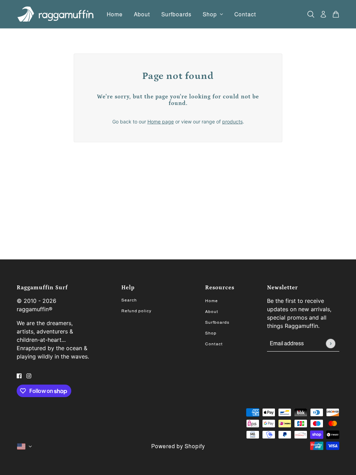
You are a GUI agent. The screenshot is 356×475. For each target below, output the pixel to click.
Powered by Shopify (178, 446)
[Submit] (330, 343)
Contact (214, 343)
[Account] (323, 14)
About (211, 311)
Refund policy (136, 310)
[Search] (310, 14)
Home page (160, 121)
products (232, 121)
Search (129, 300)
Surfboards (217, 322)
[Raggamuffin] (56, 14)
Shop (211, 333)
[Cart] (335, 14)
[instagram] (29, 375)
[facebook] (19, 375)
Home (211, 300)
